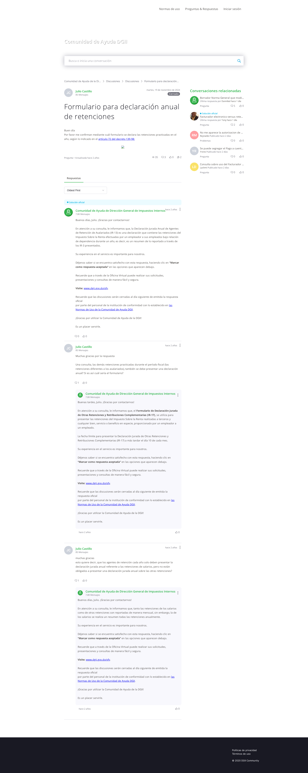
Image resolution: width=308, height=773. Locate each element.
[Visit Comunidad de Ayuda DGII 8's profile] (68, 212)
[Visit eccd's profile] (194, 100)
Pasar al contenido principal (19, 2)
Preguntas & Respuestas (201, 9)
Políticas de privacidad (244, 750)
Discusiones (113, 81)
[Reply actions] (177, 395)
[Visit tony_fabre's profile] (194, 116)
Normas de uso (169, 9)
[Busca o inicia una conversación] (239, 60)
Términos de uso (241, 753)
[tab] (73, 178)
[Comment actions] (180, 209)
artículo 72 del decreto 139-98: (116, 139)
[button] (155, 157)
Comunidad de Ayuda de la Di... (82, 81)
